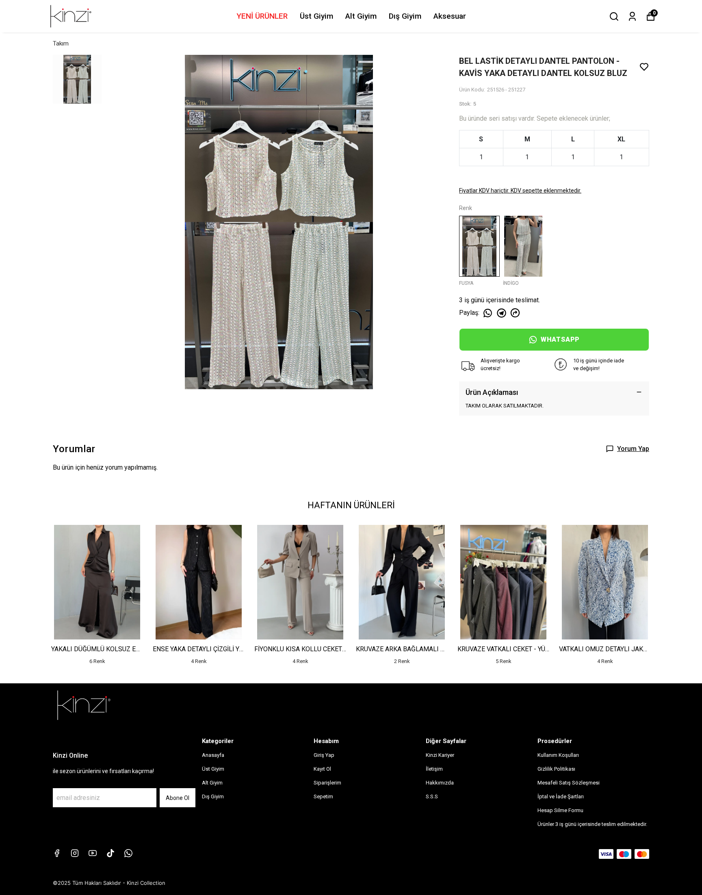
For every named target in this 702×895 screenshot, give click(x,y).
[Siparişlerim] (632, 16)
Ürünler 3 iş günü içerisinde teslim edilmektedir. (592, 824)
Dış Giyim (405, 16)
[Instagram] (75, 853)
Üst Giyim (316, 16)
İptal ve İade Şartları (560, 796)
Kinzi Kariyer (440, 755)
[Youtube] (93, 853)
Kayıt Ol (322, 769)
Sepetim (323, 796)
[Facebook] (57, 853)
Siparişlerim (327, 783)
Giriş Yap (324, 755)
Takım (61, 43)
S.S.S (432, 796)
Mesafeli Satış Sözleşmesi (568, 783)
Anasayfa (213, 755)
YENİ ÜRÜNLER (262, 16)
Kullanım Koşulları (558, 755)
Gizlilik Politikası (556, 769)
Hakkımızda (440, 783)
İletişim (434, 769)
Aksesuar (449, 16)
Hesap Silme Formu (560, 810)
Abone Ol (177, 798)
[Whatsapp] (128, 853)
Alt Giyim (361, 16)
